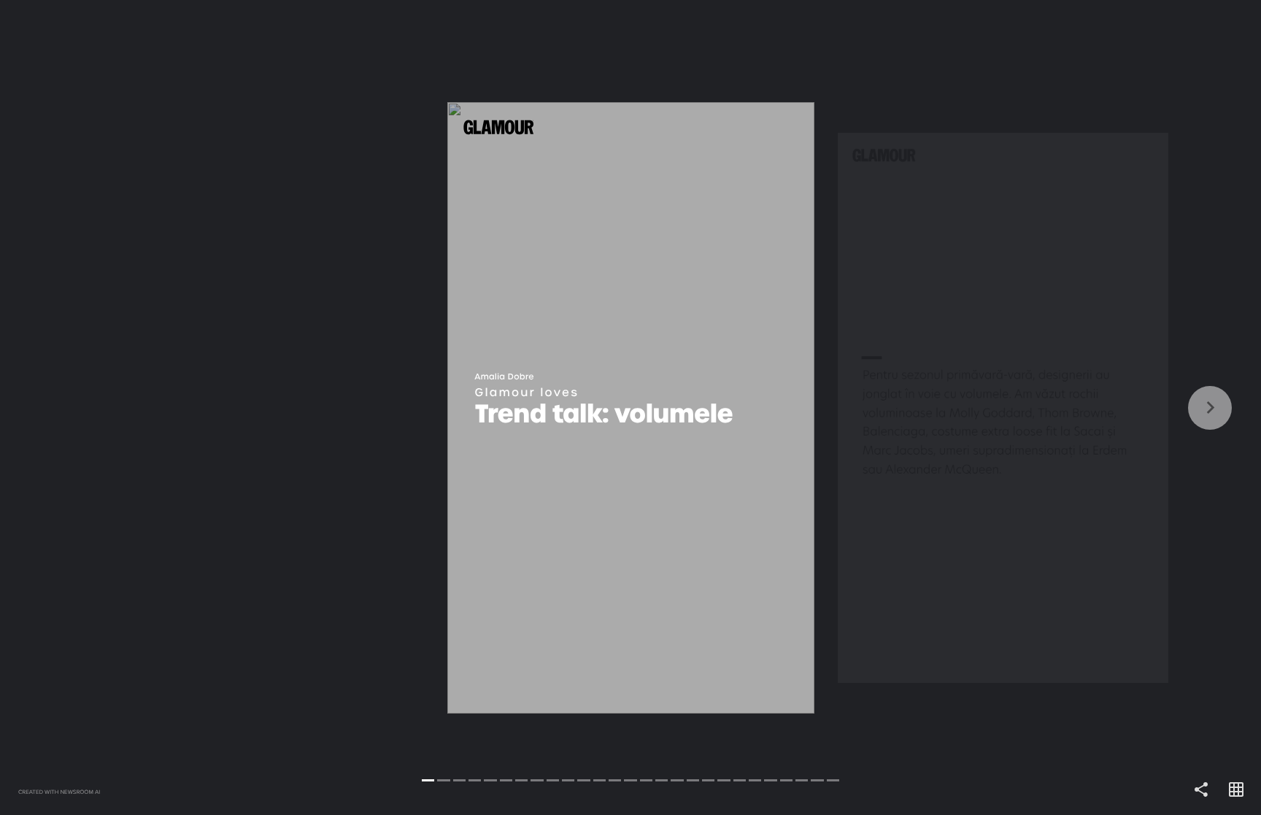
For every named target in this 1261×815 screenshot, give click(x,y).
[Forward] (945, 407)
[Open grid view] (1236, 790)
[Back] (315, 407)
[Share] (1201, 790)
